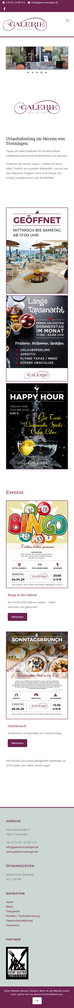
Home (9, 902)
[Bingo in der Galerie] (37, 544)
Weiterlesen (17, 617)
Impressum (13, 925)
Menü (9, 906)
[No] (69, 997)
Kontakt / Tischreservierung (23, 916)
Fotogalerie (13, 911)
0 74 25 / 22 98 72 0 (15, 2)
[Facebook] (4, 9)
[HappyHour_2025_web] (37, 426)
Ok (37, 1000)
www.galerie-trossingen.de (22, 851)
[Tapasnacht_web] (37, 338)
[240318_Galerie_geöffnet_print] (37, 250)
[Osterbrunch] (37, 675)
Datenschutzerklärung (19, 920)
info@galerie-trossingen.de (44, 2)
